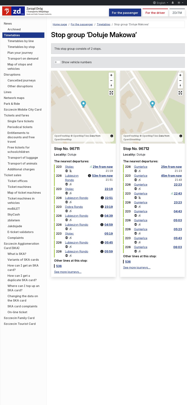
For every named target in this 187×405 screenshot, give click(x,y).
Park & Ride (12, 103)
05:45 (109, 242)
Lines (8, 92)
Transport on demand (22, 58)
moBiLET (13, 208)
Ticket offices (17, 181)
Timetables (12, 35)
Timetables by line (20, 41)
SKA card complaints (22, 306)
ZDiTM (177, 13)
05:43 (178, 238)
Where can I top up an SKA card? (23, 288)
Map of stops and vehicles (19, 66)
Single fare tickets (20, 121)
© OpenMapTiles (80, 135)
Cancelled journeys (21, 80)
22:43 (178, 193)
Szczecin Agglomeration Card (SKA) (21, 246)
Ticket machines (19, 187)
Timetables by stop (21, 47)
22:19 (109, 189)
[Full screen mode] (111, 92)
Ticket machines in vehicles (21, 201)
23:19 (109, 207)
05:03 (177, 220)
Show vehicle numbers (77, 62)
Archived (14, 29)
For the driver (155, 13)
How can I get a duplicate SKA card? (22, 278)
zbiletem (13, 220)
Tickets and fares (16, 115)
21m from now (103, 167)
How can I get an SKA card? (23, 268)
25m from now (171, 167)
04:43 (178, 211)
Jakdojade (14, 226)
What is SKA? (16, 254)
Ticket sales (12, 175)
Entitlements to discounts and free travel (21, 137)
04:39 (108, 216)
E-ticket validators (20, 232)
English (161, 2)
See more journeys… (67, 272)
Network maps (14, 98)
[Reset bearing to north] (111, 85)
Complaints (15, 238)
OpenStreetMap (63, 139)
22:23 (178, 184)
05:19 (108, 233)
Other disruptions (20, 86)
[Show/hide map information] (112, 136)
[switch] (57, 62)
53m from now (102, 175)
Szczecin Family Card (19, 318)
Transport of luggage (22, 157)
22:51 (109, 198)
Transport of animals (22, 163)
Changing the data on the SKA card (22, 298)
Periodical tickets (20, 127)
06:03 (177, 247)
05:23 (178, 229)
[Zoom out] (111, 80)
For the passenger (125, 13)
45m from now (171, 175)
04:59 (108, 224)
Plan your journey (20, 52)
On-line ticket (17, 312)
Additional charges (21, 169)
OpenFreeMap (62, 135)
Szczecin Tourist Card (20, 324)
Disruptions (12, 74)
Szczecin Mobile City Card (22, 109)
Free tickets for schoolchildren (18, 150)
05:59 (108, 251)
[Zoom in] (111, 75)
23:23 (178, 202)
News (8, 23)
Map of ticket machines (24, 192)
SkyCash (13, 214)
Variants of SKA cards (23, 259)
